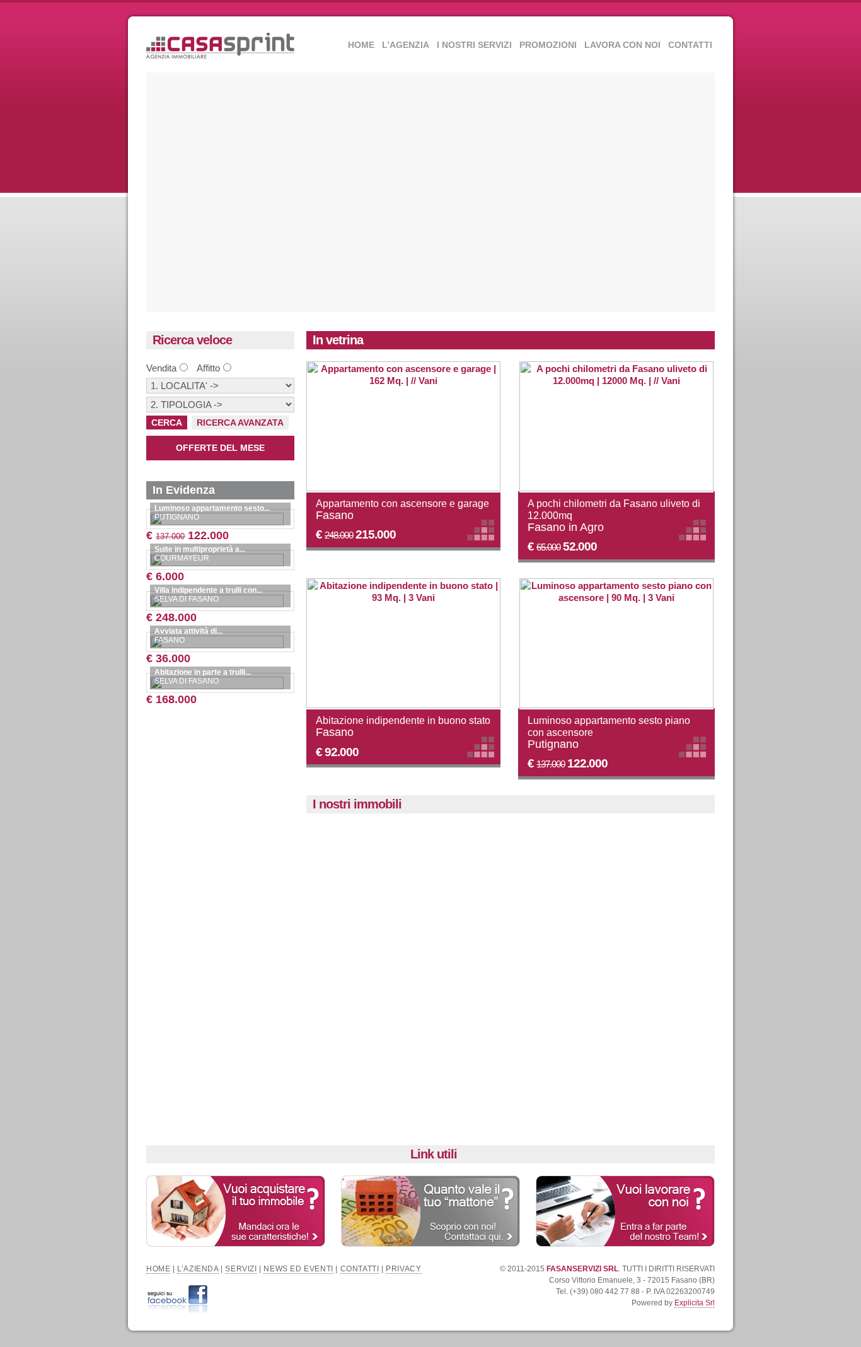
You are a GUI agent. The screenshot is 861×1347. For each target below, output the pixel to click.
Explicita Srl (694, 1302)
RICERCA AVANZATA (240, 422)
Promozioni (548, 45)
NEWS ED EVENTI (298, 1268)
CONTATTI (359, 1268)
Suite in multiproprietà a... (199, 549)
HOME (158, 1268)
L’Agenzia (405, 45)
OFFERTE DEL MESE (220, 448)
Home (361, 45)
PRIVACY (403, 1268)
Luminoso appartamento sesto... (212, 508)
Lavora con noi (622, 45)
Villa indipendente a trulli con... (208, 590)
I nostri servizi (474, 45)
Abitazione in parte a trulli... (202, 672)
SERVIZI (241, 1268)
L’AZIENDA (197, 1268)
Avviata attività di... (188, 631)
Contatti (690, 45)
